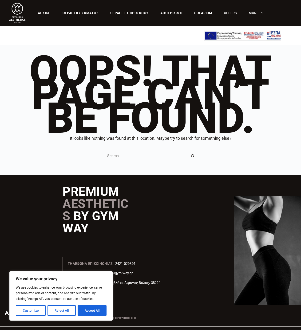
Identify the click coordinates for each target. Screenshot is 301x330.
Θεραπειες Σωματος (81, 13)
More (254, 13)
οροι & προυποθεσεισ (121, 318)
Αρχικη (44, 13)
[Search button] (193, 156)
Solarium (203, 13)
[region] (61, 296)
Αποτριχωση (171, 13)
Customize (31, 310)
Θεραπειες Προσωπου (129, 13)
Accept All (92, 310)
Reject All (62, 310)
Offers (230, 13)
